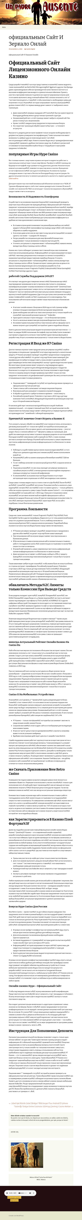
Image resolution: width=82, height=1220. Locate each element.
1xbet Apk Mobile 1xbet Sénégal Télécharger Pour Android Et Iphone (38, 1103)
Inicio (4, 27)
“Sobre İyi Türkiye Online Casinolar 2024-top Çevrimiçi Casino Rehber (43, 1106)
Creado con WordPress (16, 1216)
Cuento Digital (30, 49)
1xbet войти (13, 178)
